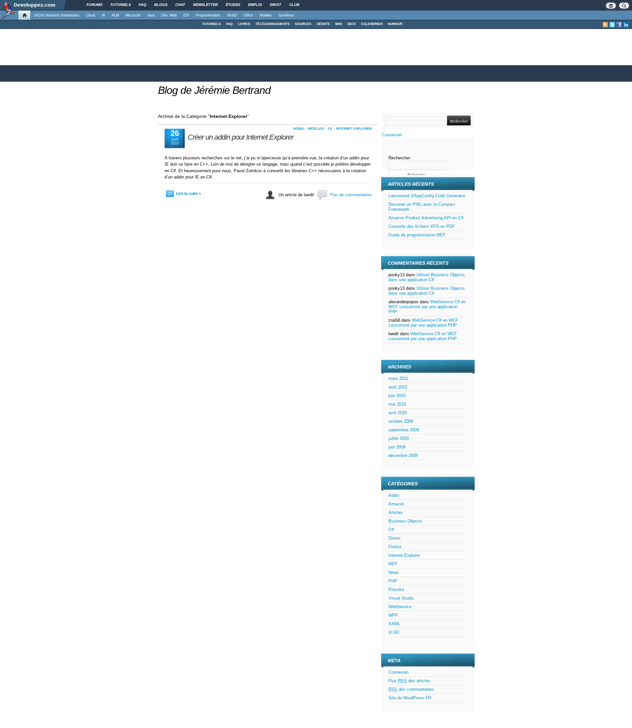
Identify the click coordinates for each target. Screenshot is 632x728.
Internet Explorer (354, 128)
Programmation (208, 15)
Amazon (396, 503)
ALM (115, 15)
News (393, 572)
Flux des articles (409, 680)
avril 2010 (397, 412)
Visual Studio (401, 598)
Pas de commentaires (351, 194)
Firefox (395, 546)
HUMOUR (395, 24)
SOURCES (303, 24)
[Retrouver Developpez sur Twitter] (612, 24)
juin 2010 (397, 395)
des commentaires (411, 689)
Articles (315, 128)
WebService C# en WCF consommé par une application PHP (427, 306)
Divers (394, 538)
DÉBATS (323, 24)
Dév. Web (169, 15)
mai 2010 (397, 404)
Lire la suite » (188, 193)
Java (151, 15)
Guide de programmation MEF (417, 234)
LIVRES (244, 24)
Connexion (392, 134)
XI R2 (393, 632)
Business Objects (405, 521)
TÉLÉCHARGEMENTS (272, 24)
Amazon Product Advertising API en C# (425, 217)
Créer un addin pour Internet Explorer (240, 137)
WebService (399, 606)
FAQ (229, 24)
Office (248, 15)
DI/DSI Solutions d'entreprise (56, 15)
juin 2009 (397, 447)
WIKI (338, 24)
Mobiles (266, 15)
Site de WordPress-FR (409, 697)
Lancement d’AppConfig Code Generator (426, 195)
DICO (352, 24)
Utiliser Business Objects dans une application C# (426, 277)
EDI (186, 15)
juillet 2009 (398, 438)
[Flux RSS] (605, 24)
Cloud (90, 15)
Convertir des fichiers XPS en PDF (421, 226)
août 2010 (397, 387)
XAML (394, 623)
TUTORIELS (211, 24)
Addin (298, 128)
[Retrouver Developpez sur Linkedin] (626, 24)
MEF (393, 563)
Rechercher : (400, 157)
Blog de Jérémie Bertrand (214, 90)
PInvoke (396, 589)
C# (330, 128)
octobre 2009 (400, 421)
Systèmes (286, 15)
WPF (393, 615)
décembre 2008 (403, 455)
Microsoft (132, 15)
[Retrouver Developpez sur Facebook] (619, 24)
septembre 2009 (403, 429)
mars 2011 (398, 378)
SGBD (232, 15)
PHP (392, 581)
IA (103, 15)
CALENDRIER (371, 24)
